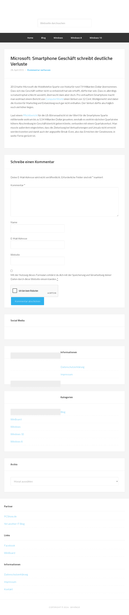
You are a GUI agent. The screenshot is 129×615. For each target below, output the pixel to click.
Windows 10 (17, 434)
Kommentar (18, 185)
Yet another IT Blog (14, 523)
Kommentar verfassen (38, 70)
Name (14, 222)
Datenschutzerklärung (72, 366)
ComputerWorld (54, 98)
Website (15, 254)
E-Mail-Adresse (19, 238)
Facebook (9, 545)
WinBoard (16, 419)
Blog (63, 411)
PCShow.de (10, 516)
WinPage (64, 9)
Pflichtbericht (30, 115)
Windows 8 (16, 441)
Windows (16, 426)
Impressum (67, 374)
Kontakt (8, 589)
